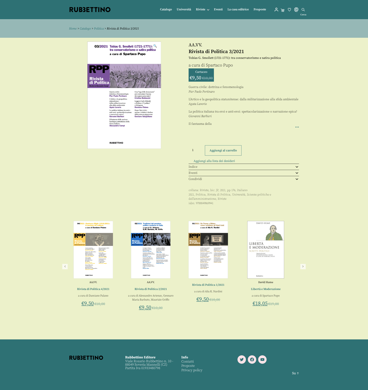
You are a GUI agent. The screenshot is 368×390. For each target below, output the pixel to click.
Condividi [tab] (195, 179)
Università (184, 9)
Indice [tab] (193, 167)
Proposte (260, 9)
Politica (99, 28)
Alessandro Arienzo (154, 295)
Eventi (218, 9)
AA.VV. (195, 45)
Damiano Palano (103, 295)
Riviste (200, 9)
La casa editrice (238, 9)
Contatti (187, 361)
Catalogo (166, 9)
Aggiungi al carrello (223, 150)
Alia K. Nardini (218, 291)
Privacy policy (191, 370)
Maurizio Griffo (164, 299)
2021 (191, 194)
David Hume (270, 282)
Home (73, 28)
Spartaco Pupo (219, 65)
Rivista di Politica (218, 194)
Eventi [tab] (193, 173)
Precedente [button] (65, 266)
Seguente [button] (303, 266)
